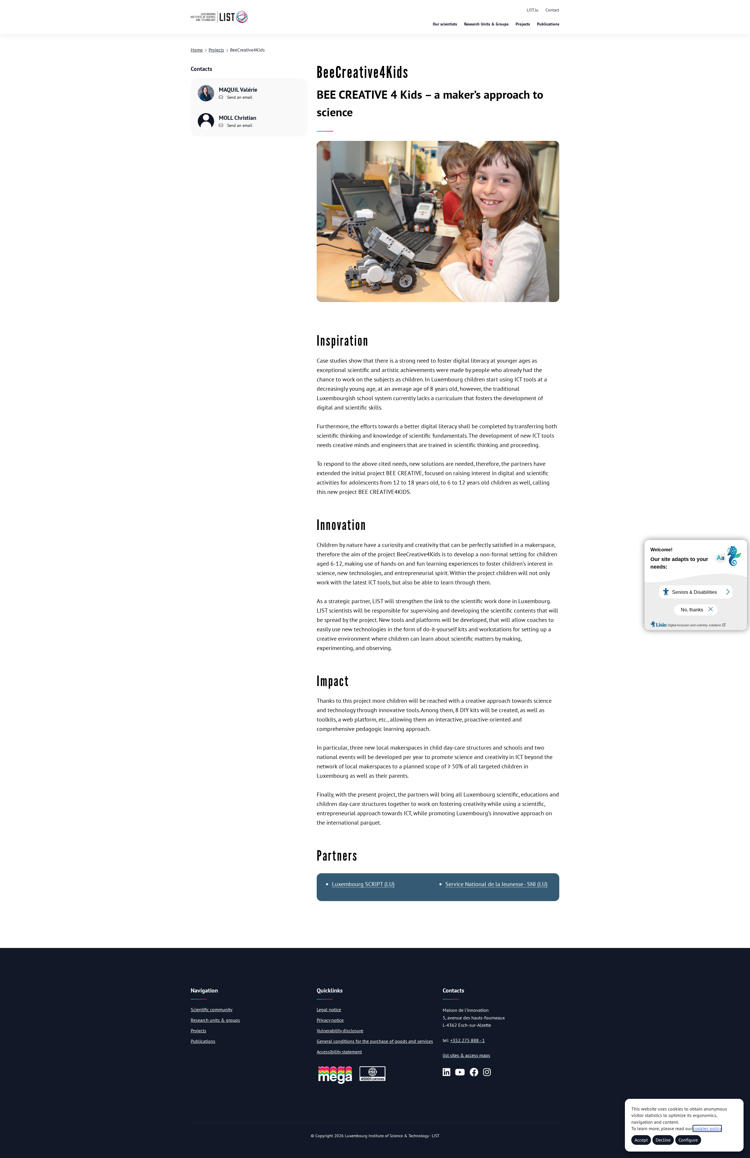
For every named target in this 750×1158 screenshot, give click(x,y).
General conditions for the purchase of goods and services (375, 1041)
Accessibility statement (339, 1052)
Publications (548, 24)
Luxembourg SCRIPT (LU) (363, 884)
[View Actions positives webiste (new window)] (335, 1083)
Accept (641, 1140)
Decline (663, 1140)
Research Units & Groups (486, 24)
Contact (552, 10)
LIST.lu (532, 10)
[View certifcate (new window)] (372, 1080)
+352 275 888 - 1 (467, 1040)
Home (197, 50)
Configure (688, 1140)
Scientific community (211, 1009)
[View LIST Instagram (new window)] (487, 1072)
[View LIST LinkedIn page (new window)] (446, 1072)
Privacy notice (330, 1020)
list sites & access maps (466, 1055)
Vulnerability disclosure (340, 1030)
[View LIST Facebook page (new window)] (474, 1072)
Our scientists (445, 24)
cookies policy (707, 1128)
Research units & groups (215, 1020)
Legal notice (329, 1009)
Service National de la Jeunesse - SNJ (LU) (496, 884)
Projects (523, 24)
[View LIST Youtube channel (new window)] (460, 1072)
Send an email (239, 97)
